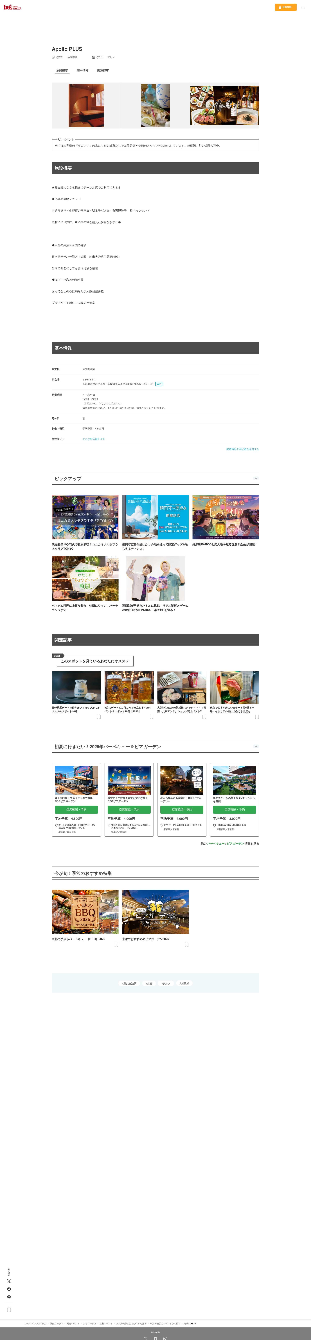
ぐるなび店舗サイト (93, 439)
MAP (159, 384)
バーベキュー (216, 843)
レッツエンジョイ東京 (35, 1323)
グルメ (166, 983)
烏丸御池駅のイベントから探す (165, 1323)
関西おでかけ (56, 1323)
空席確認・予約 (76, 809)
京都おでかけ (89, 1323)
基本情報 (63, 348)
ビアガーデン (235, 843)
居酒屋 (185, 983)
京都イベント (106, 1323)
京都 (149, 983)
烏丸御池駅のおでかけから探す (131, 1323)
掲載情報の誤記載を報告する (242, 449)
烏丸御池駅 (130, 983)
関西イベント (73, 1323)
